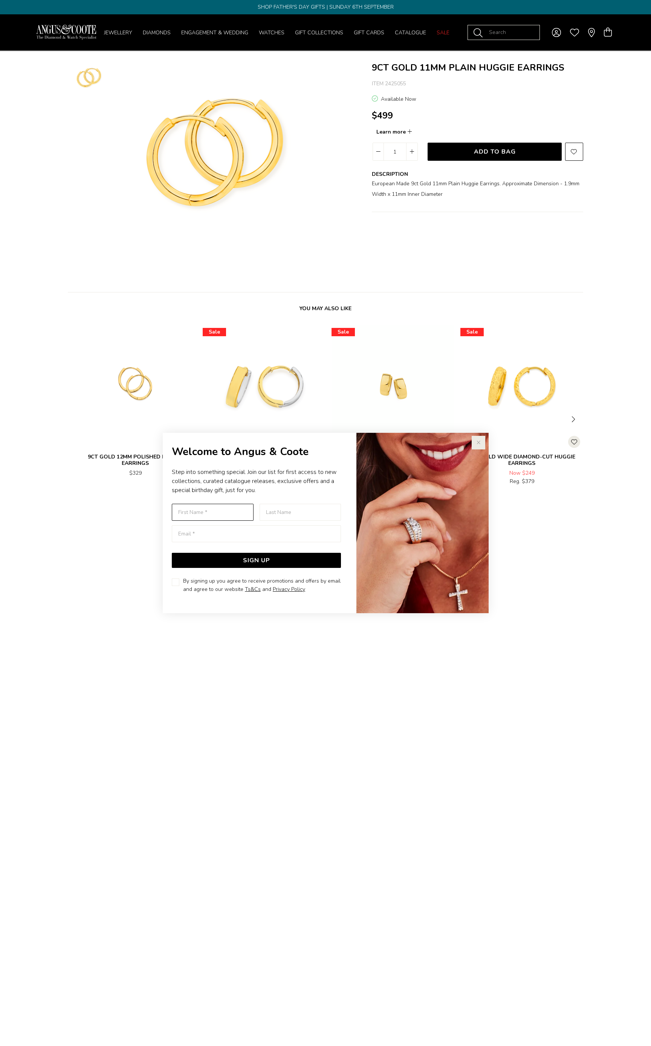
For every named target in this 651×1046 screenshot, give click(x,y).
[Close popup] (478, 442)
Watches (271, 32)
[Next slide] (574, 418)
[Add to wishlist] (574, 152)
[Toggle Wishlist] (574, 442)
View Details (104, 497)
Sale (443, 32)
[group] (325, 7)
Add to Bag (495, 152)
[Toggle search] (480, 32)
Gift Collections (319, 32)
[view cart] (608, 32)
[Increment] (411, 151)
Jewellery (118, 32)
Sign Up (256, 560)
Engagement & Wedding (214, 32)
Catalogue (410, 32)
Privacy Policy (289, 589)
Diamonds (157, 32)
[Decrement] (378, 151)
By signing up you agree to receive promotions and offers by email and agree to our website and (262, 585)
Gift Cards (369, 32)
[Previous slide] (77, 418)
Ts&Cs (253, 589)
